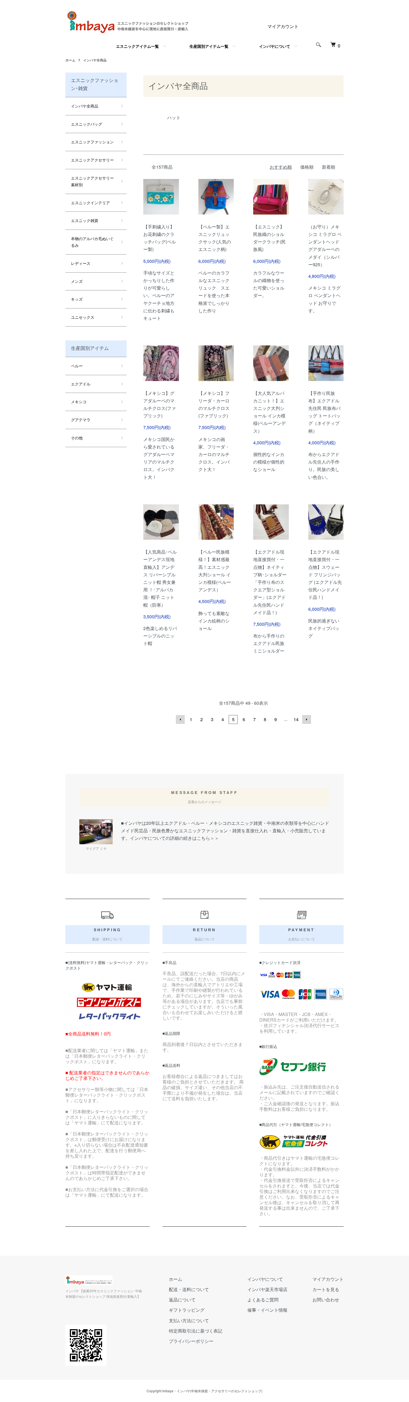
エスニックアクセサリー (92, 160)
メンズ (77, 281)
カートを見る (325, 1289)
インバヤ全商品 (95, 60)
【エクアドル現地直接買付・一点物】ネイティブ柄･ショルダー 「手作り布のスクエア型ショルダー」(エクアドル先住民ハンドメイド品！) (270, 582)
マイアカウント (283, 26)
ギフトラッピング (186, 1310)
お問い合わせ (325, 1299)
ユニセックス (82, 317)
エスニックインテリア (90, 202)
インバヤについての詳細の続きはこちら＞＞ (174, 838)
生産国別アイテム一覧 (208, 46)
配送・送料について (189, 1289)
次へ (306, 719)
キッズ (77, 299)
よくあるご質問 (263, 1299)
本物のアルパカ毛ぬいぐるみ (92, 242)
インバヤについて (274, 46)
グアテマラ (80, 419)
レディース (80, 263)
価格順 (307, 167)
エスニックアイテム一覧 (137, 46)
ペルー (77, 365)
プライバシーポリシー (191, 1341)
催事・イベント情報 (267, 1310)
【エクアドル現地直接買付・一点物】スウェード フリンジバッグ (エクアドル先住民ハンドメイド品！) (325, 574)
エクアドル (80, 384)
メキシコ (79, 401)
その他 (77, 437)
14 (296, 719)
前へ (180, 719)
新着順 (328, 167)
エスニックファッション (92, 142)
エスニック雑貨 (84, 220)
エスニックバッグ (86, 124)
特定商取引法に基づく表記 (195, 1331)
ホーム (70, 60)
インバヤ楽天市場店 (267, 1289)
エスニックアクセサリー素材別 (92, 181)
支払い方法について (189, 1320)
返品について (182, 1299)
